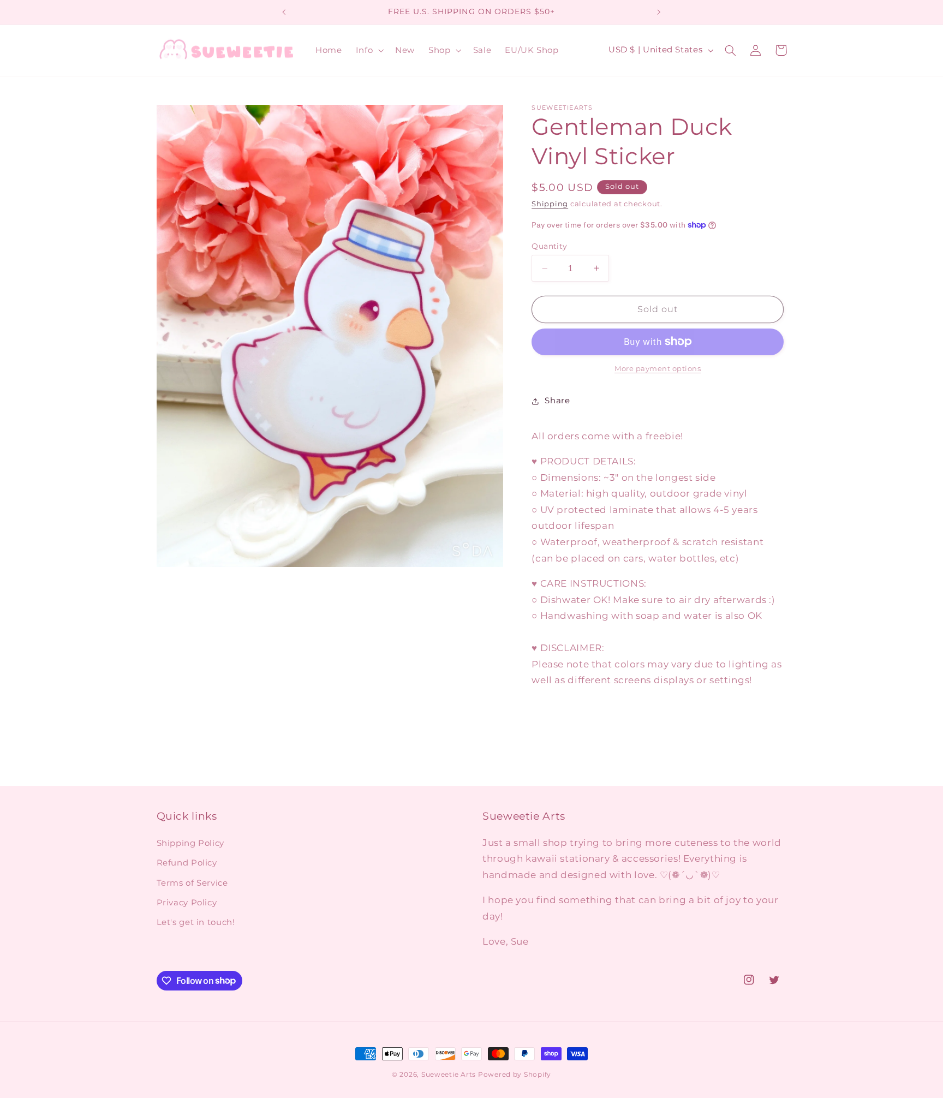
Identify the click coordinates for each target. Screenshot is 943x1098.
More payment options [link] (657, 369)
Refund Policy (187, 863)
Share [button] (557, 400)
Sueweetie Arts (448, 1074)
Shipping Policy (190, 843)
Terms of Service (192, 883)
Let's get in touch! (196, 922)
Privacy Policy (187, 903)
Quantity (549, 246)
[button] (368, 50)
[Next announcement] (659, 12)
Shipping (550, 204)
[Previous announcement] (284, 12)
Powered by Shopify (514, 1074)
